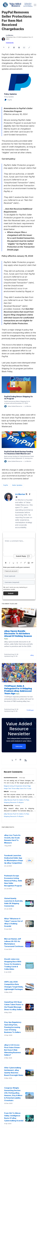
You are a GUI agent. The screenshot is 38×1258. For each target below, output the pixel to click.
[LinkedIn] (16, 497)
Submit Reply (21, 556)
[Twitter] (27, 494)
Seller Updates (17, 485)
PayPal (5, 485)
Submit (10, 593)
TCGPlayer (30, 710)
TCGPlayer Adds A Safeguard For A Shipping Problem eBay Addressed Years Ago (18, 690)
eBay (32, 655)
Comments (10, 43)
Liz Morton (9, 35)
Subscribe (19, 746)
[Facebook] (29, 494)
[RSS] (26, 760)
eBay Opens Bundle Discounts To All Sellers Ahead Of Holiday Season (18, 633)
